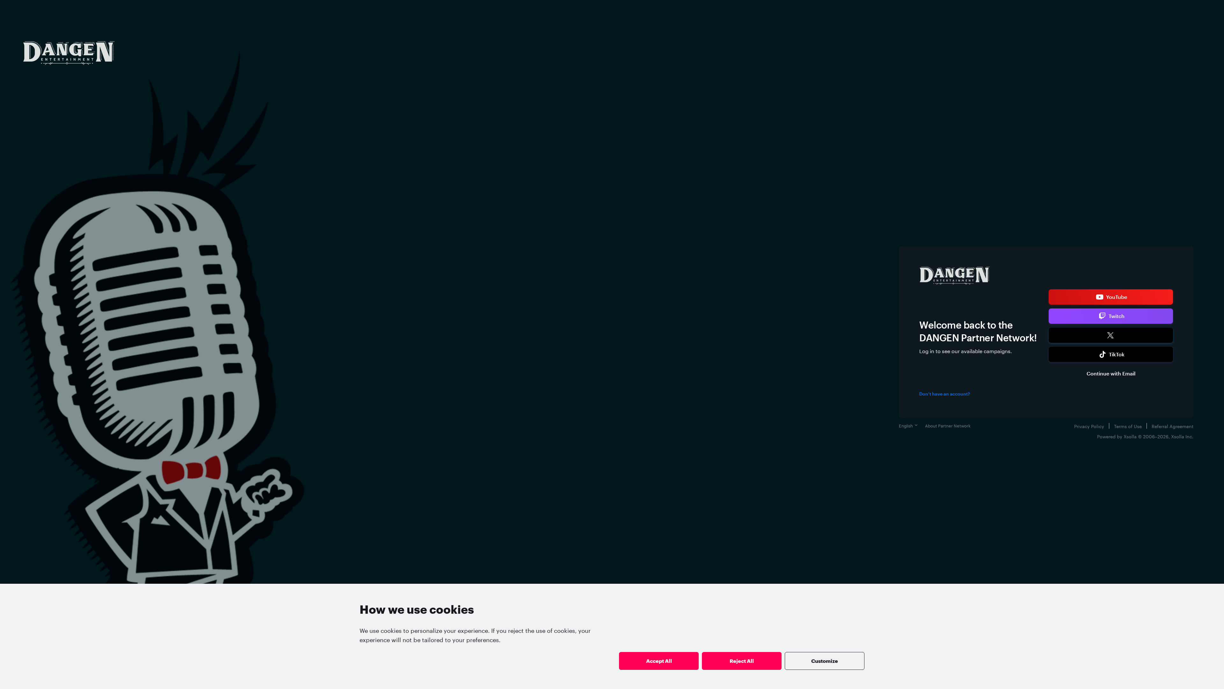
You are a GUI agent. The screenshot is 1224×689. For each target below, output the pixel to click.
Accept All (659, 661)
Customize (824, 661)
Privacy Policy (1089, 425)
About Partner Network (948, 425)
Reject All (742, 661)
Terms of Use (1128, 425)
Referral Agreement (1172, 425)
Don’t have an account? (944, 393)
